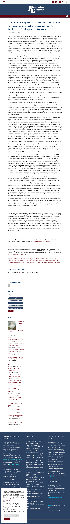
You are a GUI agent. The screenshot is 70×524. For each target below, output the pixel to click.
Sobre (10, 16)
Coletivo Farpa (28, 522)
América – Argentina (29, 258)
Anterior (20, 16)
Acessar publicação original (15, 254)
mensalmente (7, 469)
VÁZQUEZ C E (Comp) (54, 262)
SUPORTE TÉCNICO (9, 479)
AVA (25, 16)
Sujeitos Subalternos (30, 262)
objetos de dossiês (8, 466)
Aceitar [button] (7, 519)
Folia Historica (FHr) (48, 258)
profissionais (7, 467)
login (20, 272)
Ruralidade (11, 262)
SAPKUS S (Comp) (19, 262)
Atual (14, 16)
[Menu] (4, 2)
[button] (53, 2)
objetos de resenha (14, 464)
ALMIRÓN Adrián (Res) (17, 258)
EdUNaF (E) (39, 258)
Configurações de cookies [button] (11, 516)
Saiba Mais (6, 500)
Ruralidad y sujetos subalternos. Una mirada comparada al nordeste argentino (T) (36, 260)
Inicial (4, 16)
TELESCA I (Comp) (42, 262)
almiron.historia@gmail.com (43, 241)
